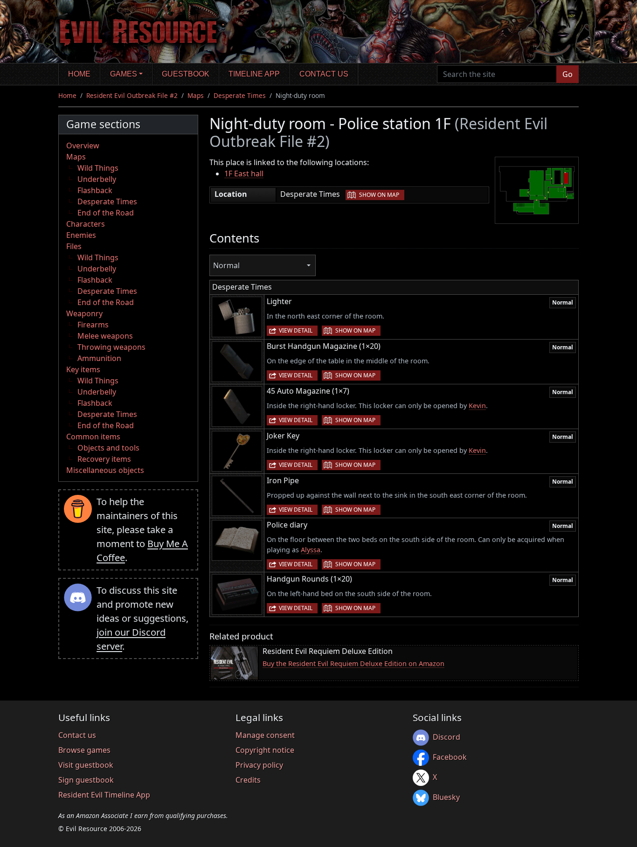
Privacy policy (259, 765)
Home (79, 74)
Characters (85, 224)
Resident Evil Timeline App (104, 795)
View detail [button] (295, 330)
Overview (82, 145)
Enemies (81, 235)
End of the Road (105, 213)
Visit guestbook (85, 765)
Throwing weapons (111, 347)
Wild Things (97, 168)
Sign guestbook (86, 780)
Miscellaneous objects (105, 470)
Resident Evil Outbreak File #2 (132, 95)
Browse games (84, 750)
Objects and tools (108, 448)
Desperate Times (240, 95)
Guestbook (185, 74)
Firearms (93, 324)
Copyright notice (264, 750)
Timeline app (254, 74)
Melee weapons (105, 336)
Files (74, 246)
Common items (93, 436)
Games (123, 74)
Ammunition (99, 358)
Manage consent (265, 735)
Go (567, 74)
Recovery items (104, 459)
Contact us (323, 74)
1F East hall (243, 173)
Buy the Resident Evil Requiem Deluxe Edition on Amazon (353, 663)
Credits (248, 780)
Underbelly (96, 179)
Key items (83, 369)
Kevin (477, 405)
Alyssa (310, 549)
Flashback (94, 190)
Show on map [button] (379, 195)
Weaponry (84, 313)
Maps (195, 95)
